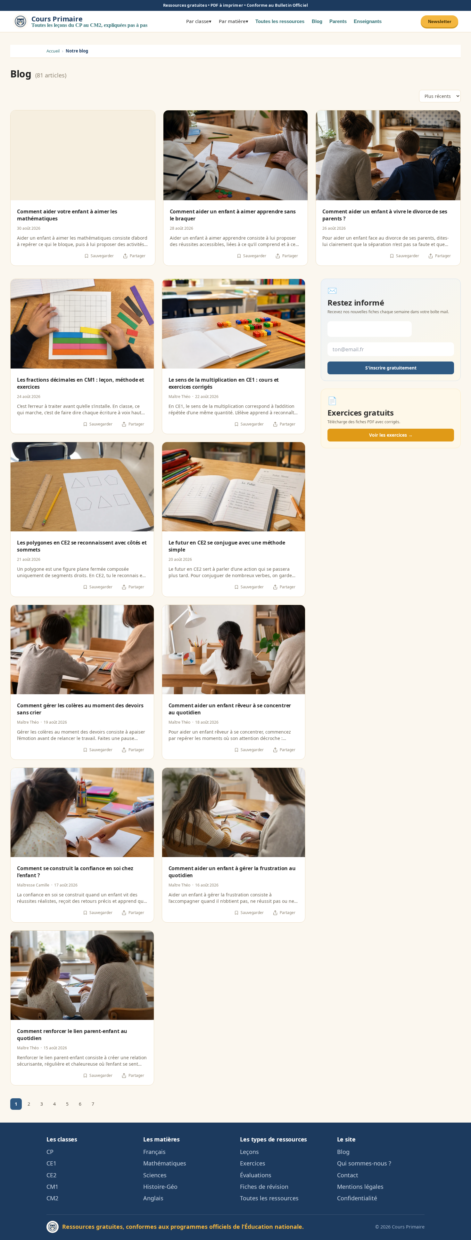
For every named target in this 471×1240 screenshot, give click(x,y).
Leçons (249, 1152)
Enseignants (368, 21)
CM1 (52, 1186)
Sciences (155, 1175)
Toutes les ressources (279, 21)
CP (50, 1152)
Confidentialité (357, 1198)
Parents (338, 21)
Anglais (153, 1198)
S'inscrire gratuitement (391, 368)
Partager (137, 255)
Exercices (252, 1163)
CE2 (51, 1175)
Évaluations (255, 1175)
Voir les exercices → (391, 435)
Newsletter (439, 21)
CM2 (52, 1198)
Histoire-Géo (160, 1186)
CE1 (51, 1163)
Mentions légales (360, 1186)
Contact (347, 1175)
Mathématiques (164, 1163)
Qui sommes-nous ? (364, 1163)
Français (154, 1152)
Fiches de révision (264, 1186)
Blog (317, 21)
